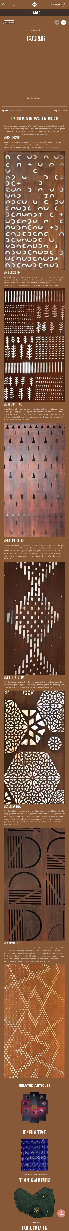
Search (3, 4)
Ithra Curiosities (9, 22)
